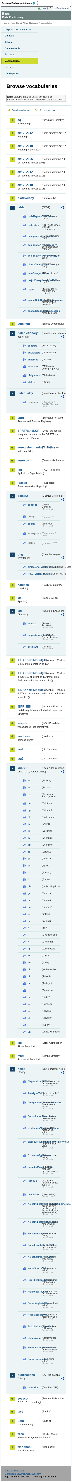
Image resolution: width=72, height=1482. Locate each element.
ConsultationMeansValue (34, 1116)
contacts (32, 345)
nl (29, 969)
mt (29, 962)
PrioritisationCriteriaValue (34, 1280)
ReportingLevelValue (34, 1303)
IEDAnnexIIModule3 (29, 673)
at (29, 787)
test (20, 1411)
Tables (8, 42)
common (24, 323)
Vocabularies (12, 61)
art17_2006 (25, 159)
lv (29, 955)
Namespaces (12, 73)
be (29, 803)
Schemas (10, 54)
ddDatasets (34, 352)
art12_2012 (25, 133)
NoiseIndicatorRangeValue (34, 1221)
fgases (22, 482)
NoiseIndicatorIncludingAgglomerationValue (34, 1204)
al (29, 780)
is (29, 921)
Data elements (12, 48)
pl (29, 976)
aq (19, 119)
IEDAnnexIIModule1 (29, 660)
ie (29, 914)
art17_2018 (25, 185)
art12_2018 (25, 146)
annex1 (32, 623)
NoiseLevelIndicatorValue (34, 1245)
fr (28, 879)
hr (29, 900)
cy (29, 824)
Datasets (9, 35)
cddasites (33, 225)
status (31, 382)
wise (21, 1433)
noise (21, 1068)
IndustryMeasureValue (34, 1167)
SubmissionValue (34, 1359)
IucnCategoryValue (34, 273)
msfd (21, 1055)
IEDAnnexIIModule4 (29, 689)
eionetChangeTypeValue (34, 264)
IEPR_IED (24, 706)
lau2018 (23, 767)
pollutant (33, 646)
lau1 (20, 749)
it (28, 928)
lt (28, 941)
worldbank (25, 1446)
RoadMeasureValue (34, 1314)
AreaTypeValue (34, 1093)
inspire (22, 723)
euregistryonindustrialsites (29, 447)
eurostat (23, 460)
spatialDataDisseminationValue (34, 300)
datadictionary (28, 333)
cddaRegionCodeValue (34, 216)
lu (29, 948)
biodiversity (26, 198)
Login (44, 8)
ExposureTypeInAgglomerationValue (34, 1141)
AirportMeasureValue (34, 1081)
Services (9, 67)
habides (23, 584)
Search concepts (47, 110)
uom (21, 1420)
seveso (23, 1398)
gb (29, 886)
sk (29, 1018)
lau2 (20, 758)
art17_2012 (25, 172)
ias (20, 597)
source (31, 523)
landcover (25, 736)
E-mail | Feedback (14, 1470)
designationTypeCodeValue (34, 255)
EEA (20, 3)
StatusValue (34, 1338)
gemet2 (23, 495)
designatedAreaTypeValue (34, 236)
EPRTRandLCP (28, 430)
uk (29, 1031)
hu (29, 907)
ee (29, 851)
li (28, 935)
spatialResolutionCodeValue (34, 311)
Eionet (19, 23)
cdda (21, 207)
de (29, 838)
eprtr (21, 417)
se (29, 1004)
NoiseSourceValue (34, 1268)
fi (28, 872)
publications (26, 1374)
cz (29, 831)
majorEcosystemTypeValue (34, 280)
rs (29, 997)
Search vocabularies (21, 110)
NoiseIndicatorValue (34, 1233)
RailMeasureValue (34, 1291)
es (29, 865)
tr (28, 1025)
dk (29, 845)
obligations (34, 375)
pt (29, 983)
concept (32, 504)
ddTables (33, 359)
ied (20, 610)
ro (29, 990)
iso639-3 (32, 1180)
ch (29, 817)
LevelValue (34, 1194)
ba (29, 794)
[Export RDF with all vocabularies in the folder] (62, 208)
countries (33, 1387)
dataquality (25, 393)
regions (32, 289)
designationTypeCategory (34, 245)
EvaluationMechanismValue (34, 1128)
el (29, 858)
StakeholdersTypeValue (34, 1326)
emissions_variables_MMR (34, 567)
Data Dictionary (31, 23)
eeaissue (33, 366)
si (29, 1011)
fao (20, 469)
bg (29, 810)
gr (29, 893)
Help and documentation (18, 29)
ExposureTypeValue (34, 1155)
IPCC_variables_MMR (34, 573)
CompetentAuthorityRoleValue (34, 1102)
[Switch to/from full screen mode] (50, 8)
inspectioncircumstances (34, 635)
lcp (20, 1042)
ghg (20, 554)
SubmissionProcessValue (34, 1347)
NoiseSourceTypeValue (34, 1256)
